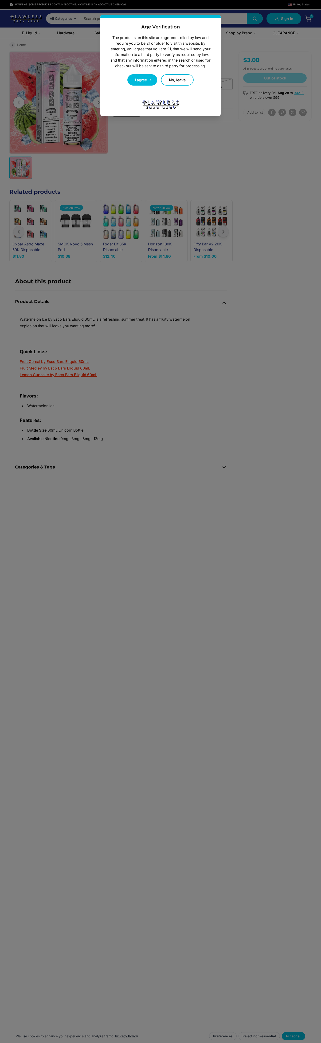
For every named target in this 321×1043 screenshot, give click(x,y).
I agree (141, 80)
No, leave (177, 80)
